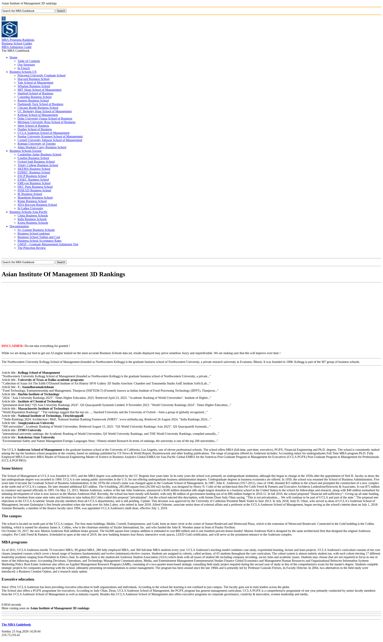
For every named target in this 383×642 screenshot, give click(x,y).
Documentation (19, 226)
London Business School (33, 158)
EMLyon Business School (34, 183)
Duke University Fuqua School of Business (45, 118)
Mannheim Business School (35, 197)
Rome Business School (32, 201)
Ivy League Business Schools (36, 230)
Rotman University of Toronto (37, 143)
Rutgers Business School (33, 100)
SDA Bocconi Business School (37, 204)
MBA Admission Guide (17, 47)
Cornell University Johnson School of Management (50, 140)
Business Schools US (23, 71)
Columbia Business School (34, 97)
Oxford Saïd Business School (36, 161)
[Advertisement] (191, 313)
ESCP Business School (32, 176)
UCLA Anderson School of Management (43, 133)
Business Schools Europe (25, 151)
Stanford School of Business (35, 93)
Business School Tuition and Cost (39, 237)
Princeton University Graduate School (41, 75)
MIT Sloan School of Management (39, 89)
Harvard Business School (33, 79)
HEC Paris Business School (35, 186)
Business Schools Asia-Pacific (28, 212)
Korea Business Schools (33, 222)
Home (13, 57)
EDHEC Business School (34, 172)
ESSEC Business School (33, 179)
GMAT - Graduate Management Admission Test (48, 244)
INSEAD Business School (34, 190)
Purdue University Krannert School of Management (50, 136)
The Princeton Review (32, 248)
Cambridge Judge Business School (39, 154)
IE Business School (30, 194)
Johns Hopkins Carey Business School (42, 147)
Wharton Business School (34, 86)
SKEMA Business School (34, 168)
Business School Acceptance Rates (39, 240)
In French (24, 68)
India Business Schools (32, 219)
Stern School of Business (33, 125)
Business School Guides (17, 43)
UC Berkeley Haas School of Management (45, 111)
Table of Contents (29, 61)
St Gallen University (30, 208)
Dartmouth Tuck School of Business (40, 104)
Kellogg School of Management (38, 115)
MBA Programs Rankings (18, 40)
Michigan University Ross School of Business (46, 122)
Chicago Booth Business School (38, 107)
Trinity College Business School (38, 165)
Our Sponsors (26, 64)
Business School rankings (34, 233)
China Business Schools (33, 215)
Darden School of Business (35, 129)
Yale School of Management (35, 82)
